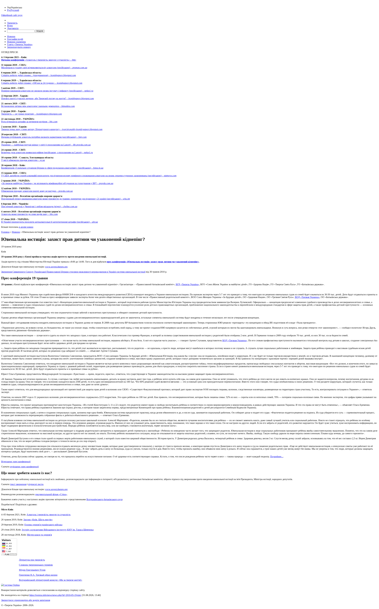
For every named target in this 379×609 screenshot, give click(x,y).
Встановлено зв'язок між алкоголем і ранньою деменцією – (38, 106)
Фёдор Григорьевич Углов (32, 570)
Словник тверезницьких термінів (36, 565)
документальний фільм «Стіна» (51, 494)
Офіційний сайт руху (12, 15)
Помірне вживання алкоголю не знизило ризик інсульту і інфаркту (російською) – (47, 90)
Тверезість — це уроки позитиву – (31, 114)
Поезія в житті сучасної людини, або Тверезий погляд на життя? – (47, 98)
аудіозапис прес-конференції (24, 466)
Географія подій (15, 39)
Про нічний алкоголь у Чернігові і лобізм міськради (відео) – (39, 206)
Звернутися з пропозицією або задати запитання (25, 600)
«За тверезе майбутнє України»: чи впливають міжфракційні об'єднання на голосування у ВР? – (57, 183)
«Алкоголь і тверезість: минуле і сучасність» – (38, 60)
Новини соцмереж (16, 42)
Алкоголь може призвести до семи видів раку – (29, 214)
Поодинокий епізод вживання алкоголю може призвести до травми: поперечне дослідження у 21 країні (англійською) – (65, 199)
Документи (13, 28)
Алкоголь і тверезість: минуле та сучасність (48, 514)
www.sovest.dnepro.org (56, 266)
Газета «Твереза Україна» (20, 44)
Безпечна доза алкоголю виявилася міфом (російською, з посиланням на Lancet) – (47, 152)
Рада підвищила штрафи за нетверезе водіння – (29, 121)
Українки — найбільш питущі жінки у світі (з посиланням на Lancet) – (46, 144)
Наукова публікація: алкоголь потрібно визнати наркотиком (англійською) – (44, 137)
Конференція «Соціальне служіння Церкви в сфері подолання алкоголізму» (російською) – (52, 168)
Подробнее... (276, 456)
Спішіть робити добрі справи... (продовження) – (38, 75)
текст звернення (18, 484)
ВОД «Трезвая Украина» (307, 297)
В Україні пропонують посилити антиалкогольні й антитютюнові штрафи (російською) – (49, 222)
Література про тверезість (32, 560)
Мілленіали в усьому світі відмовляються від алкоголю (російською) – (44, 67)
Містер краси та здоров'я (39, 534)
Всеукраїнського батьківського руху (104, 499)
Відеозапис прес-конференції (15, 461)
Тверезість (12, 23)
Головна (5, 232)
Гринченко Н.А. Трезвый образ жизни (38, 575)
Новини (11, 36)
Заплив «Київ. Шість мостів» (38, 519)
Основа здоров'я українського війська (43, 524)
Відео (10, 25)
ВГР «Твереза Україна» (187, 284)
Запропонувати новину (19, 47)
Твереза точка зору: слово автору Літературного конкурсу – (51, 129)
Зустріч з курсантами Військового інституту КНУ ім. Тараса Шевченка (58, 529)
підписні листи (35, 484)
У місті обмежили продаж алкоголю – (23, 160)
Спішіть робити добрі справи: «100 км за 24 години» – (41, 83)
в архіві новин (26, 227)
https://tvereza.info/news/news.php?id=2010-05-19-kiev (55, 595)
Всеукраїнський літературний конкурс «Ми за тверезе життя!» (50, 580)
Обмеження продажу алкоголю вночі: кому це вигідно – (37, 191)
